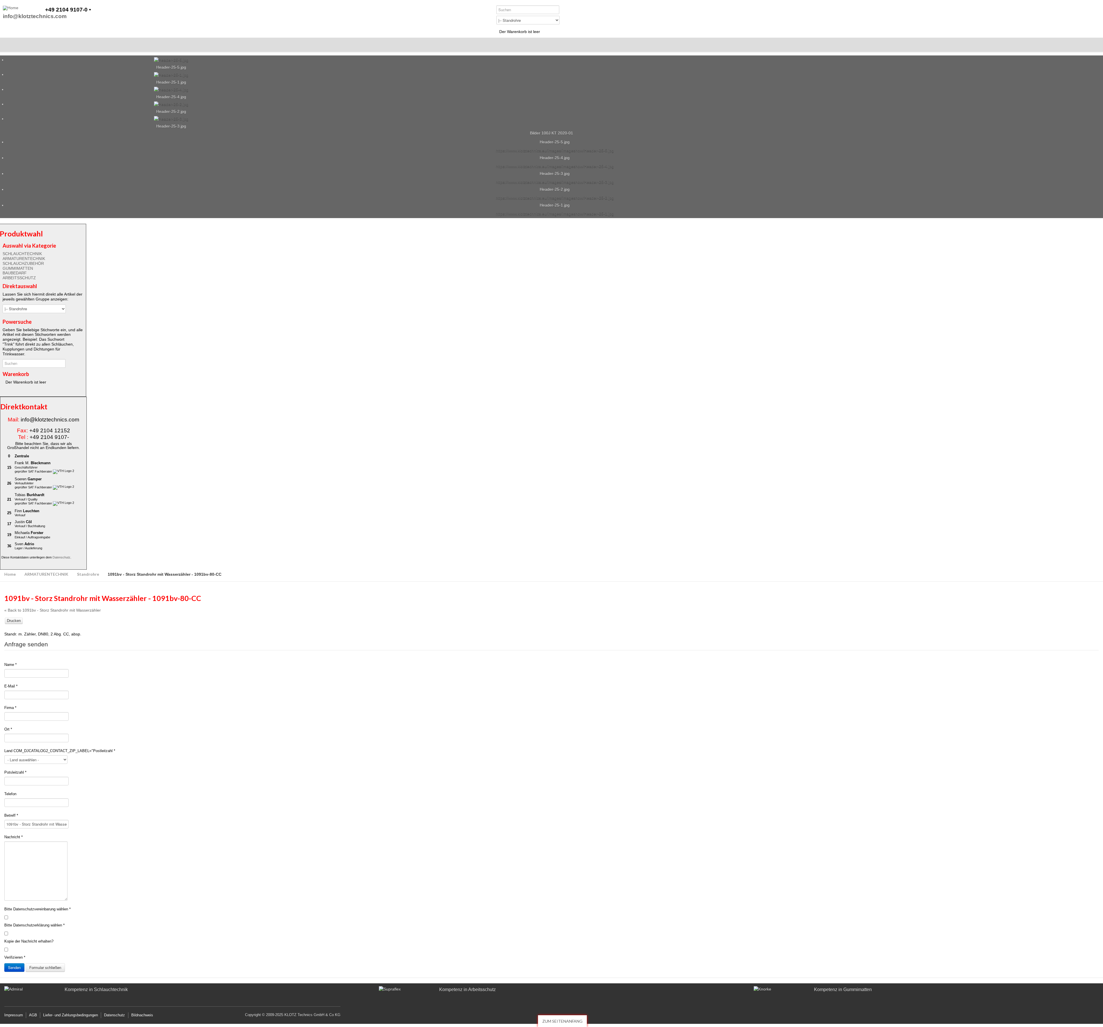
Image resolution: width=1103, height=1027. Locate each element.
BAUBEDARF (15, 273)
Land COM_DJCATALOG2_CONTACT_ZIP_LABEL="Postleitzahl (59, 751)
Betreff (11, 815)
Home (10, 574)
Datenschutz (61, 557)
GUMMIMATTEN (18, 268)
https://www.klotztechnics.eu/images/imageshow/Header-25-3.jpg (555, 182)
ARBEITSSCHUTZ (19, 277)
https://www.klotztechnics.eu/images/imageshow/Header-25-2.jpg (555, 198)
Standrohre (88, 574)
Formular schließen (45, 967)
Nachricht (13, 837)
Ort (8, 729)
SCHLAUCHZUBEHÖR (23, 263)
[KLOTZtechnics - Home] (10, 8)
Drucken (14, 620)
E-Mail (11, 686)
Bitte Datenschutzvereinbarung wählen (37, 909)
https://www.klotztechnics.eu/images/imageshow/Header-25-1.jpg (555, 213)
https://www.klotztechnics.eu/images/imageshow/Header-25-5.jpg (555, 150)
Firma (10, 708)
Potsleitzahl (15, 772)
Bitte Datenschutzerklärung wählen (34, 925)
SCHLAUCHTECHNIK (22, 253)
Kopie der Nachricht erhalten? (28, 941)
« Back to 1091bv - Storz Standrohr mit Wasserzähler (52, 610)
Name (10, 664)
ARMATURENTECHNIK (24, 258)
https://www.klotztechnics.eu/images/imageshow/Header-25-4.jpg (555, 166)
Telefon (10, 794)
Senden (14, 967)
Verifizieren (14, 957)
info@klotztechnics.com (35, 16)
